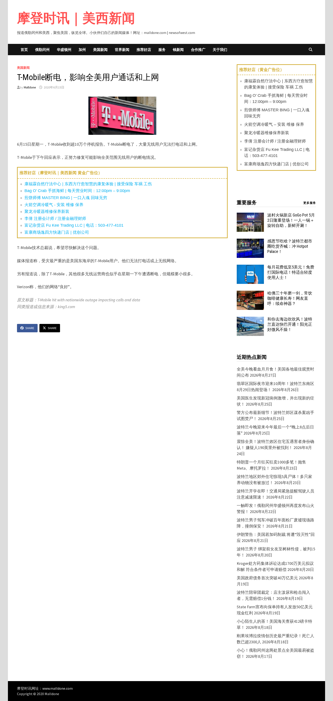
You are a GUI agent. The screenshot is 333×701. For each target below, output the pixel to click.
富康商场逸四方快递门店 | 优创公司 (56, 232)
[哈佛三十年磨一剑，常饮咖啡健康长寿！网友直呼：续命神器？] (250, 293)
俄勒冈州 (42, 49)
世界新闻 (122, 49)
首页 (24, 49)
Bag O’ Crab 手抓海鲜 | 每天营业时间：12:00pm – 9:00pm (77, 190)
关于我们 (220, 49)
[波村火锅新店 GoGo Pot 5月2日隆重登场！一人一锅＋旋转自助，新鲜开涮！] (250, 215)
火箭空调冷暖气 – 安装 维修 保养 (274, 124)
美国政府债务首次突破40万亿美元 (267, 577)
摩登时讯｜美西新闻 (76, 18)
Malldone (30, 87)
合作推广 (198, 49)
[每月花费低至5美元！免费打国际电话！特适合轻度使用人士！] (250, 267)
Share (29, 328)
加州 (82, 49)
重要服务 (247, 202)
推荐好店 (144, 49)
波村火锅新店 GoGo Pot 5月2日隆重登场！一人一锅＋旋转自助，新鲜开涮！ (291, 220)
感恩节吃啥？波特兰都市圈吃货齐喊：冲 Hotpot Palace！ (289, 246)
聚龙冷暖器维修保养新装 (46, 211)
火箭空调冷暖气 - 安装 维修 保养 (53, 204)
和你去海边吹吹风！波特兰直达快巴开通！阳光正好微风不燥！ (289, 324)
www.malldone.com (57, 688)
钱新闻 (178, 49)
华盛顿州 (64, 49)
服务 (162, 49)
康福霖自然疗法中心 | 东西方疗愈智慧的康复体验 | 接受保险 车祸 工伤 (88, 184)
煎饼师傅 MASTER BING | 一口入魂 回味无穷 (65, 197)
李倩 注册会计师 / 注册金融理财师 (55, 218)
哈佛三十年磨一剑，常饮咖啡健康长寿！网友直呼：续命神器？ (289, 298)
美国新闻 (100, 49)
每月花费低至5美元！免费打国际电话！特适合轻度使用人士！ (290, 272)
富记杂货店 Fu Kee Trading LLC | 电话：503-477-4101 (73, 225)
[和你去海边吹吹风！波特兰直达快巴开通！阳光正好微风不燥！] (250, 319)
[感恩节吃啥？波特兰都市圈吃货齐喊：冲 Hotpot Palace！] (250, 241)
